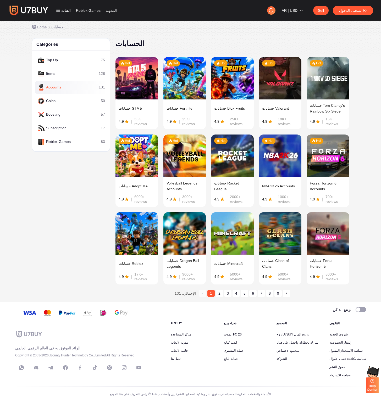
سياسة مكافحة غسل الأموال (347, 359)
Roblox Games (88, 10)
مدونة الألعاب (179, 342)
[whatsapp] (21, 367)
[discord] (36, 367)
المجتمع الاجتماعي (288, 350)
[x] (109, 367)
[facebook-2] (80, 367)
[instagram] (124, 367)
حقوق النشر (337, 367)
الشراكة (282, 359)
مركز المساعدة (181, 334)
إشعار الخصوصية (340, 342)
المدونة (111, 10)
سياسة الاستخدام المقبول (346, 350)
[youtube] (139, 367)
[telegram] (51, 367)
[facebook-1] (65, 367)
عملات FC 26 (233, 334)
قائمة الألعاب (179, 350)
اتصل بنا (176, 359)
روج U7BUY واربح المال (293, 334)
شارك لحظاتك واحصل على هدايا (297, 342)
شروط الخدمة (338, 334)
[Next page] (286, 293)
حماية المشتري (234, 350)
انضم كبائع (230, 342)
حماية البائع (231, 359)
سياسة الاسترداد (340, 375)
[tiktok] (95, 367)
